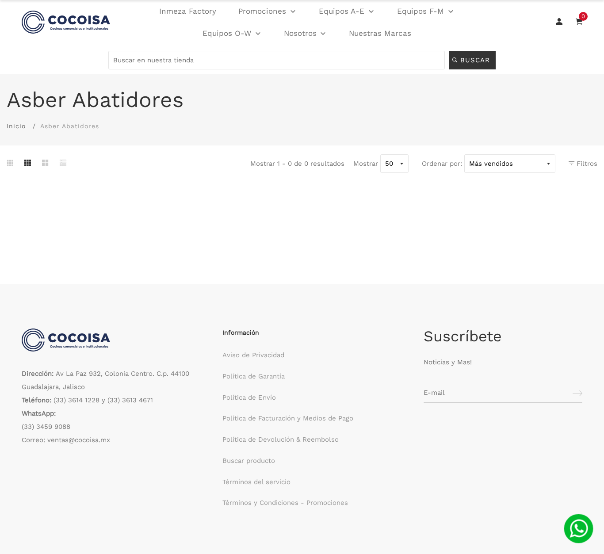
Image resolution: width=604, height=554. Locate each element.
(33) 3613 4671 (130, 400)
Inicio (16, 126)
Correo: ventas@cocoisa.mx (66, 440)
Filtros (585, 164)
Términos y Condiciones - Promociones (285, 503)
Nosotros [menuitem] (300, 33)
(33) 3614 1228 (76, 400)
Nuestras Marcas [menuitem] (380, 33)
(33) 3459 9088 (46, 427)
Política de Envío (249, 397)
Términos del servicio (256, 482)
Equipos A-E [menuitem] (341, 11)
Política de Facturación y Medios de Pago (287, 418)
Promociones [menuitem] (262, 11)
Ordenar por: (442, 164)
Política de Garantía (253, 376)
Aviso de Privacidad (253, 355)
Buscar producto (248, 461)
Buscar (476, 60)
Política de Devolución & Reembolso (280, 439)
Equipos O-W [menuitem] (227, 33)
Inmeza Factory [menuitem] (187, 11)
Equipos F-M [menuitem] (420, 11)
